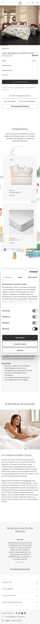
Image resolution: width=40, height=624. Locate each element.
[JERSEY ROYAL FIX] (21, 222)
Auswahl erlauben (20, 344)
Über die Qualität (10, 101)
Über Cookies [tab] (32, 277)
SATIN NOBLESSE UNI (15, 192)
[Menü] (3, 3)
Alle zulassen (20, 337)
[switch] (35, 316)
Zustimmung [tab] (7, 277)
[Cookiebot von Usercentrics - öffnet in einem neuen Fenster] (29, 272)
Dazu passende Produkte (20, 106)
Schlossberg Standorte (15, 617)
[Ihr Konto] (37, 2)
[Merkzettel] (29, 2)
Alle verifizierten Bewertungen (20, 569)
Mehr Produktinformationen (21, 96)
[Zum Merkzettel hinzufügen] (37, 53)
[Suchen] (33, 2)
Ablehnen (20, 350)
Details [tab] (20, 277)
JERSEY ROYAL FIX (14, 240)
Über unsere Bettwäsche (27, 101)
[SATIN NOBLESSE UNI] (21, 174)
